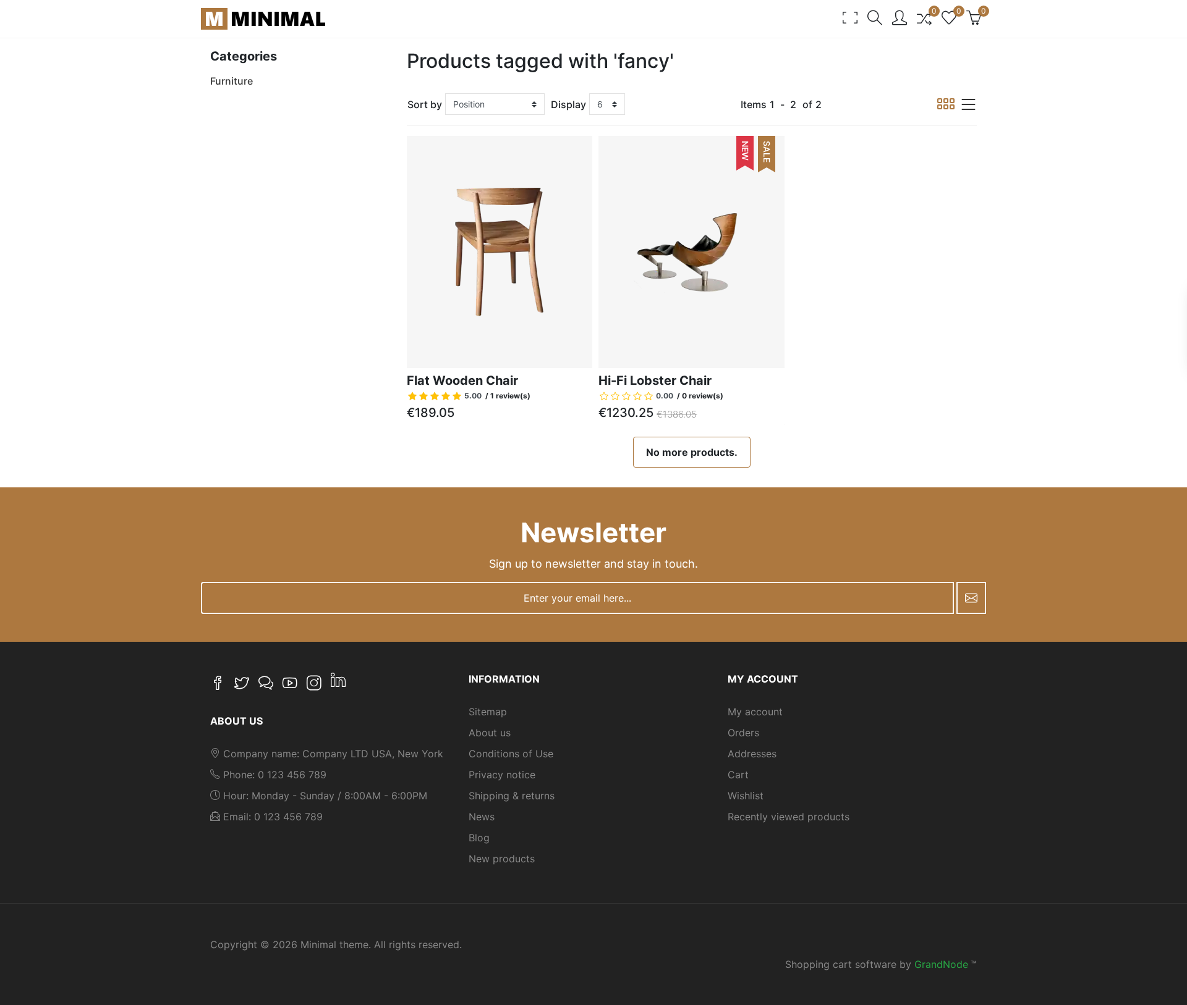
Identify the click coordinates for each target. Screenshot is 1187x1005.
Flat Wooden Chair (462, 380)
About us (490, 732)
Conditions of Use (511, 753)
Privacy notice (502, 774)
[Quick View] (590, 349)
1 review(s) (510, 395)
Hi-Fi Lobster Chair (655, 380)
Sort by (424, 104)
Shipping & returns (512, 795)
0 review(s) (702, 395)
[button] (874, 19)
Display (568, 104)
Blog (479, 837)
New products (502, 858)
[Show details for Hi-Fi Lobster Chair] (691, 252)
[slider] (445, 396)
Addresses (752, 753)
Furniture (231, 81)
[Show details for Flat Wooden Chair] (500, 252)
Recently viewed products (788, 816)
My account (755, 711)
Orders (743, 732)
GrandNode (941, 964)
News (482, 816)
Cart (738, 774)
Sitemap (488, 711)
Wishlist (746, 795)
